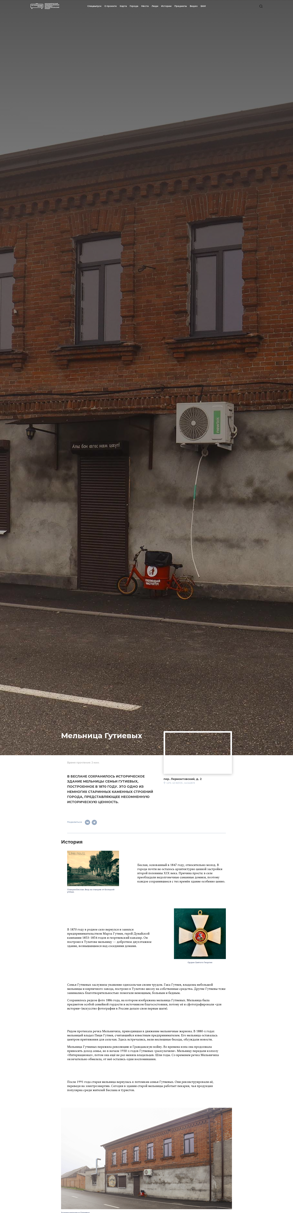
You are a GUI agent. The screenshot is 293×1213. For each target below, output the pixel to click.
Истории (166, 6)
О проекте (110, 6)
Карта (123, 6)
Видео (193, 6)
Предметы (180, 6)
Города (134, 6)
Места (145, 6)
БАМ (203, 6)
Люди (155, 6)
